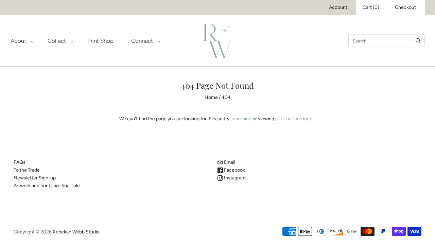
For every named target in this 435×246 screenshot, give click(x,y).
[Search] (418, 40)
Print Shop (100, 40)
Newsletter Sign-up (35, 178)
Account (338, 7)
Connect (142, 40)
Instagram (234, 178)
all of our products (294, 119)
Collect (57, 40)
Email (229, 162)
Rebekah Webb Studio (76, 232)
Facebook (234, 170)
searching (240, 119)
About (18, 40)
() (371, 7)
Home (211, 97)
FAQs (19, 162)
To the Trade (27, 170)
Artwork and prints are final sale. (47, 186)
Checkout (405, 7)
